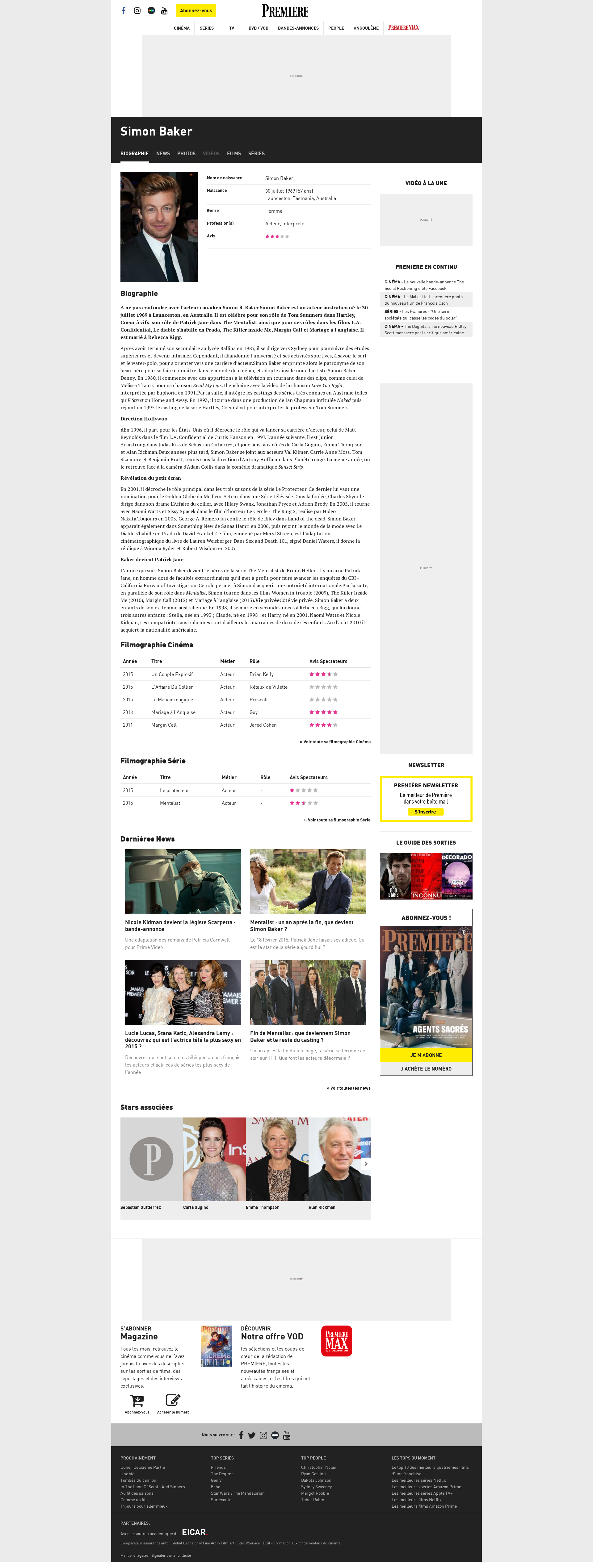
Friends (218, 1467)
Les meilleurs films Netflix (417, 1499)
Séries (207, 28)
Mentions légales (134, 1555)
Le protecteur (174, 790)
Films (234, 153)
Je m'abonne (426, 1055)
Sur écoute (221, 1499)
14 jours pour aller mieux (144, 1506)
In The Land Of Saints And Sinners (152, 1486)
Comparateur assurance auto (144, 1543)
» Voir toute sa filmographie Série (337, 819)
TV (231, 28)
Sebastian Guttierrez (140, 1207)
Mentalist (170, 803)
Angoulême (366, 28)
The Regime (222, 1473)
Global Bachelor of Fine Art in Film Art (202, 1543)
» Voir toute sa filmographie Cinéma (335, 741)
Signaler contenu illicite (171, 1555)
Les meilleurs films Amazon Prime (424, 1506)
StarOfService (249, 1543)
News (163, 153)
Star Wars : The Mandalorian (238, 1493)
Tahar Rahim (313, 1499)
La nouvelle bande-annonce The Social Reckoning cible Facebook (424, 285)
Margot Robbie (315, 1493)
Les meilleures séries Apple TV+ (422, 1493)
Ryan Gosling (313, 1473)
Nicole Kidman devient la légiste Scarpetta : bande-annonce (180, 925)
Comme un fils (134, 1499)
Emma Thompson (263, 1207)
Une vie (127, 1473)
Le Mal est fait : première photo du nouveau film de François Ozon (424, 300)
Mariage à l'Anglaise (173, 712)
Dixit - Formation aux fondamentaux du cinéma (301, 1543)
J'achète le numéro (426, 1069)
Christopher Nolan (318, 1467)
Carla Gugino (195, 1207)
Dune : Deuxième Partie (142, 1467)
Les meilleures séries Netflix (419, 1480)
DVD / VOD (258, 28)
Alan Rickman (322, 1207)
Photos (186, 153)
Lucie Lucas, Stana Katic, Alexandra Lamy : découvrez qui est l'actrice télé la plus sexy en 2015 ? (183, 1040)
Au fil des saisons (137, 1493)
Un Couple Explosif (172, 674)
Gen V (216, 1480)
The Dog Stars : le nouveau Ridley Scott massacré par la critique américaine (425, 329)
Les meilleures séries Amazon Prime (426, 1486)
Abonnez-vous (196, 10)
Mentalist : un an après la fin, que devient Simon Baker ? (301, 925)
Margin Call (164, 725)
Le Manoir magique (172, 699)
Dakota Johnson (316, 1480)
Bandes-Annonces (298, 28)
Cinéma (182, 28)
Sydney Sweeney (316, 1486)
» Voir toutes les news (349, 1088)
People (336, 28)
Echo (215, 1486)
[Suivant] (366, 1164)
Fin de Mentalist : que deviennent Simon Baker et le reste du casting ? (300, 1036)
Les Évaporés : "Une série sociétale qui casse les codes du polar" (421, 314)
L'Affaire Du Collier (172, 687)
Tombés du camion (138, 1480)
